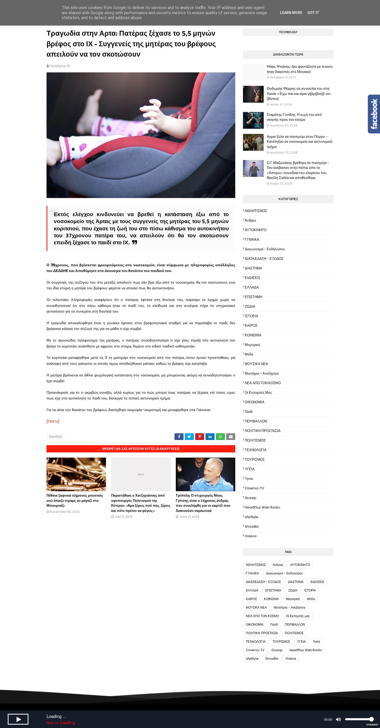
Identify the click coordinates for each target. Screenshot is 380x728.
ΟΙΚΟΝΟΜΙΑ (254, 402)
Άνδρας (250, 220)
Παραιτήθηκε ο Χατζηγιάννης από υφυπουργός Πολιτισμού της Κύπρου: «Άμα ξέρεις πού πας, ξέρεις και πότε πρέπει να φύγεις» (140, 503)
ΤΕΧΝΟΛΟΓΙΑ (256, 450)
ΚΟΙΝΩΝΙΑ (253, 335)
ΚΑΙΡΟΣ (251, 325)
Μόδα (249, 354)
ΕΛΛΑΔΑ (252, 287)
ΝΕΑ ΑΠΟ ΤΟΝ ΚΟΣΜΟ (263, 383)
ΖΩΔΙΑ (250, 306)
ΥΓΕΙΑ (250, 469)
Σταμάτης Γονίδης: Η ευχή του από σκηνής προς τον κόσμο (294, 117)
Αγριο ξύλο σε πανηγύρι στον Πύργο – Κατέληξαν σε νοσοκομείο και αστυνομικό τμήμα (299, 141)
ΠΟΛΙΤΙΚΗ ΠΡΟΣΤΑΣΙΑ (262, 430)
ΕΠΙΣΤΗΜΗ (253, 296)
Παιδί (249, 411)
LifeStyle (251, 516)
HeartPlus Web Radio (262, 507)
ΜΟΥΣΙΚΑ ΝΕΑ (256, 363)
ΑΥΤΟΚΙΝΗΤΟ (256, 230)
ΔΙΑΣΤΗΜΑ (253, 268)
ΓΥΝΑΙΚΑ (252, 239)
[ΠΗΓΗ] (53, 421)
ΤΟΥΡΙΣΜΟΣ (255, 459)
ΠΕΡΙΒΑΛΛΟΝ (256, 421)
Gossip (250, 497)
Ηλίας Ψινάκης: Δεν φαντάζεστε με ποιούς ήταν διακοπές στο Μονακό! (300, 69)
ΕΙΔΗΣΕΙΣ (55, 437)
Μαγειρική (252, 344)
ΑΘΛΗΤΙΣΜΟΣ (256, 210)
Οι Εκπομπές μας (258, 392)
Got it (313, 13)
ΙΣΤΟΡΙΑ (251, 316)
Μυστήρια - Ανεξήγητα (262, 373)
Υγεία (249, 478)
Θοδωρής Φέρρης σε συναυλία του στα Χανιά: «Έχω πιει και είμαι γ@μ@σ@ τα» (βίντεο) (299, 93)
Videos (251, 536)
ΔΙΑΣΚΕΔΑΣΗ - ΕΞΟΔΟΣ (264, 258)
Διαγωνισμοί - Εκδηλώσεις (265, 249)
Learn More (291, 13)
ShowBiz (252, 526)
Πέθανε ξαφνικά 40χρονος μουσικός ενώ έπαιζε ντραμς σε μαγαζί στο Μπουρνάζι (75, 500)
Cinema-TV (254, 488)
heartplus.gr (60, 65)
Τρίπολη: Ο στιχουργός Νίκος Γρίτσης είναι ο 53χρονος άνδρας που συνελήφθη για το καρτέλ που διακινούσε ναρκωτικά (203, 503)
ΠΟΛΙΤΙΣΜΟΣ (255, 440)
